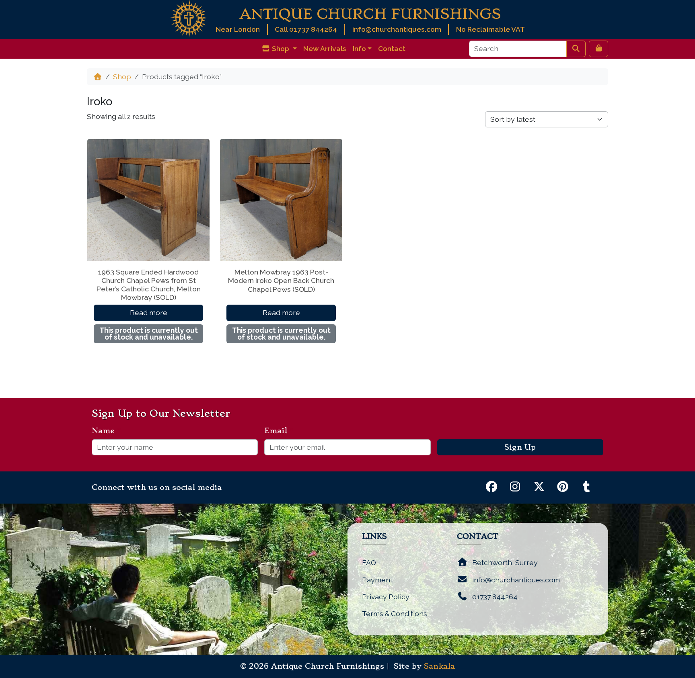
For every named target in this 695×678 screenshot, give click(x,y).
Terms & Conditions (394, 613)
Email (279, 430)
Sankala (439, 666)
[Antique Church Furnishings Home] (189, 18)
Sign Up (520, 447)
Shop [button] (280, 48)
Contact (391, 48)
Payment (377, 580)
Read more (148, 312)
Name (106, 430)
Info (359, 48)
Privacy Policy (385, 596)
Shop (122, 76)
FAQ (369, 562)
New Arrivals (324, 48)
